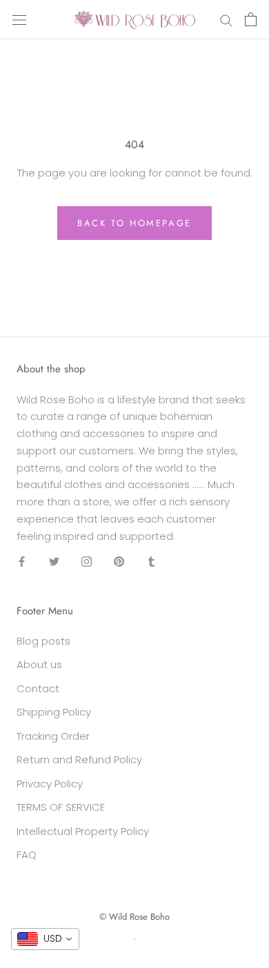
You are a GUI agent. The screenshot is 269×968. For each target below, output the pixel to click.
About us (39, 664)
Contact (38, 688)
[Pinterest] (119, 560)
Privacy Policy (50, 783)
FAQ (27, 854)
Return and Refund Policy (79, 759)
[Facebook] (22, 560)
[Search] (226, 20)
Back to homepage (134, 223)
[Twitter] (54, 560)
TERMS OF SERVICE (61, 807)
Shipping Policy (54, 712)
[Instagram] (86, 560)
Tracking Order (53, 736)
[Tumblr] (151, 560)
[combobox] (45, 939)
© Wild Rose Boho (134, 916)
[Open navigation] (19, 19)
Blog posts (43, 641)
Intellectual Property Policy (83, 831)
